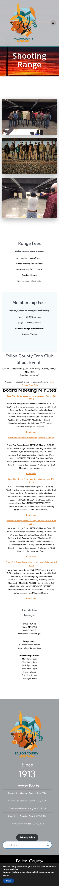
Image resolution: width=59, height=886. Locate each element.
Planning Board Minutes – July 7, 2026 (27, 824)
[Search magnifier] (48, 845)
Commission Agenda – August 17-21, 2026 (27, 801)
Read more (31, 432)
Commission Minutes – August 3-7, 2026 (27, 809)
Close (8, 881)
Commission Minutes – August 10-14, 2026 (27, 793)
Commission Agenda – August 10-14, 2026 (27, 816)
